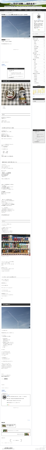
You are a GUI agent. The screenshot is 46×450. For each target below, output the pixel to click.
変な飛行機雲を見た (11, 77)
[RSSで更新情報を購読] (8, 404)
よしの (8, 395)
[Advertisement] (16, 55)
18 (35, 92)
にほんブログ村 (4, 65)
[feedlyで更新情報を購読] (7, 404)
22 (42, 92)
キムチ (10, 71)
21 (40, 92)
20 (38, 92)
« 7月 (33, 96)
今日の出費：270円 (11, 70)
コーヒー (36, 138)
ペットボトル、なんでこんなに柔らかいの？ (17, 76)
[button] (44, 33)
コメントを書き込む (16, 440)
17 (33, 92)
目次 (14, 68)
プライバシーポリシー (42, 447)
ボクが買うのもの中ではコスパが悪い (16, 72)
